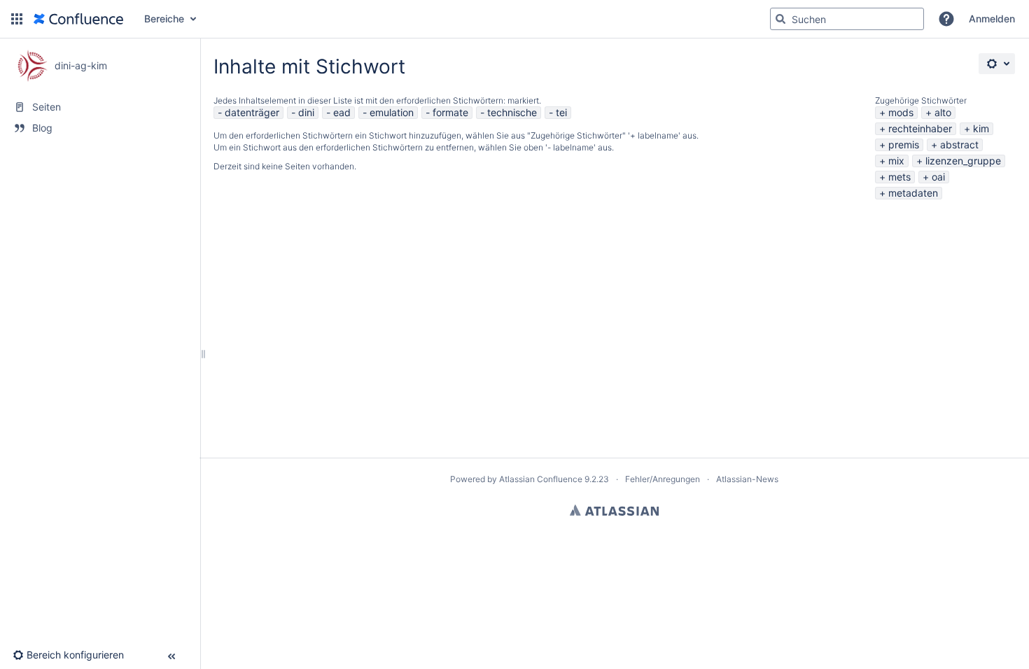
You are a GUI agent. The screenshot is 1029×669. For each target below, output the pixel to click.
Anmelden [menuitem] (992, 18)
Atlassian (614, 510)
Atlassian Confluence (540, 479)
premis (903, 144)
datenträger (252, 112)
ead (342, 112)
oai (938, 177)
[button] (17, 19)
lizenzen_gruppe (963, 161)
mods (900, 112)
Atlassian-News (747, 479)
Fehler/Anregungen (662, 479)
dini (306, 112)
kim (981, 128)
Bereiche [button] (164, 18)
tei (561, 112)
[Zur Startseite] (78, 19)
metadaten (913, 193)
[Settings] (997, 63)
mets (899, 177)
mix (896, 161)
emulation (392, 112)
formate (450, 112)
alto (942, 112)
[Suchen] (780, 18)
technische (512, 112)
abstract (959, 144)
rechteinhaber (920, 128)
